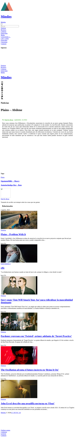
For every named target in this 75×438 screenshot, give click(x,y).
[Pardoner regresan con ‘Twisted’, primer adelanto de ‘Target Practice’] (19, 330)
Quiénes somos (5, 430)
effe (2, 268)
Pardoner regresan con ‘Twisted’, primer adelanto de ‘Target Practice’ (36, 336)
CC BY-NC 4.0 (16, 412)
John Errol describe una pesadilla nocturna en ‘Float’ (28, 403)
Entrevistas (4, 33)
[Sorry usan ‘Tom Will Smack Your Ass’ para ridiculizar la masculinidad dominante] (19, 294)
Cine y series (5, 38)
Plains (2, 177)
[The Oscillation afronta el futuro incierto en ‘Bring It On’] (19, 364)
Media (3, 35)
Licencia (3, 434)
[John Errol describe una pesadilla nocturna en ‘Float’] (19, 397)
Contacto (3, 44)
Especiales (4, 40)
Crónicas (3, 31)
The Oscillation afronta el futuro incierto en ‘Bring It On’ (30, 370)
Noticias (3, 28)
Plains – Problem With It (13, 234)
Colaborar (4, 432)
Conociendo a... (6, 37)
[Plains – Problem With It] (19, 228)
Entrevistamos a (6, 264)
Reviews (3, 30)
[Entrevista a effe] (19, 262)
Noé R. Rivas (9, 120)
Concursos (4, 42)
